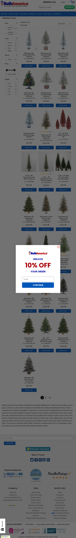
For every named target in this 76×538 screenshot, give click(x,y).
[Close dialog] (58, 247)
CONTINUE (38, 285)
